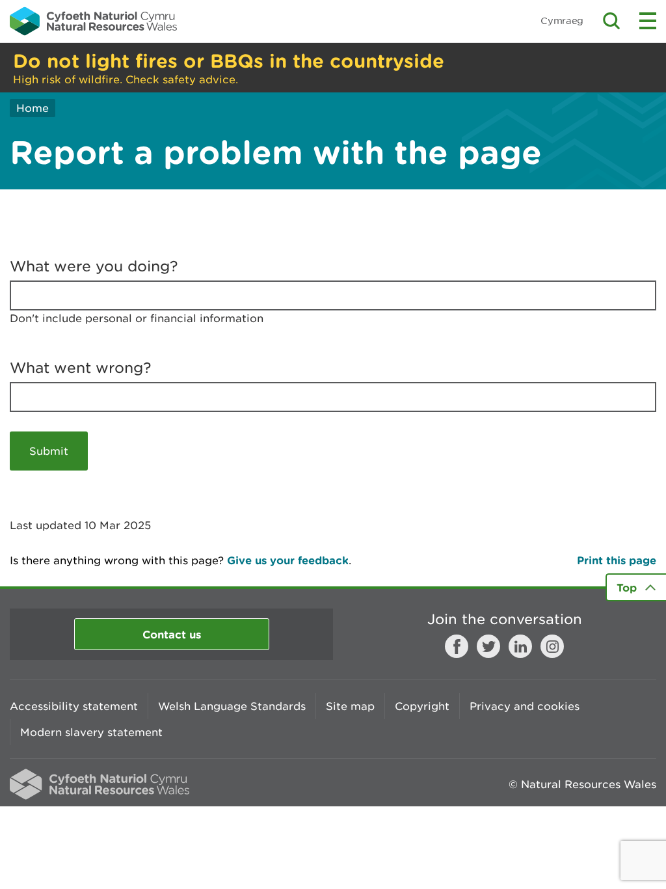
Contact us (171, 634)
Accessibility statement (74, 706)
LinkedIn (520, 646)
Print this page (616, 560)
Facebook (456, 646)
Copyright (422, 706)
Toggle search (611, 21)
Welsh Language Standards (232, 706)
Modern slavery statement (91, 732)
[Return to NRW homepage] (93, 21)
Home (32, 108)
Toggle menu (648, 21)
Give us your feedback (288, 560)
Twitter (488, 646)
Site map (350, 706)
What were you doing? (94, 266)
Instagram (552, 646)
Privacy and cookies (524, 706)
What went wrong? (81, 368)
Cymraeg (561, 20)
